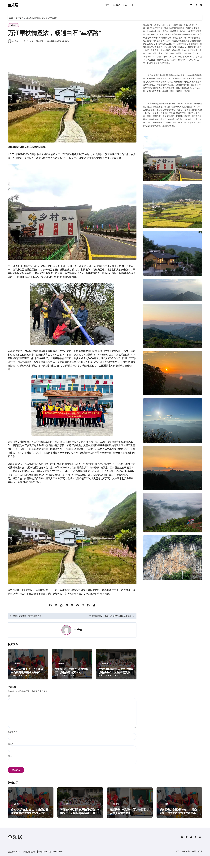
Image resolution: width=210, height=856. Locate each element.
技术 (132, 5)
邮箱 (10, 744)
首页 (107, 5)
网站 (10, 756)
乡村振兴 (116, 5)
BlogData (42, 851)
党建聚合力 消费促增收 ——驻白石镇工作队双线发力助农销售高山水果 (179, 813)
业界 (125, 5)
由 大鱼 (15, 41)
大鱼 (80, 630)
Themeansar (56, 851)
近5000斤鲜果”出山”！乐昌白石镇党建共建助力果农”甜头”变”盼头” (27, 672)
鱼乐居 (13, 5)
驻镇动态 (66, 41)
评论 (10, 696)
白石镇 (58, 41)
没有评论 (39, 41)
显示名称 (12, 731)
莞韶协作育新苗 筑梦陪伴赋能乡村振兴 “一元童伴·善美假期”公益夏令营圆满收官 (116, 672)
